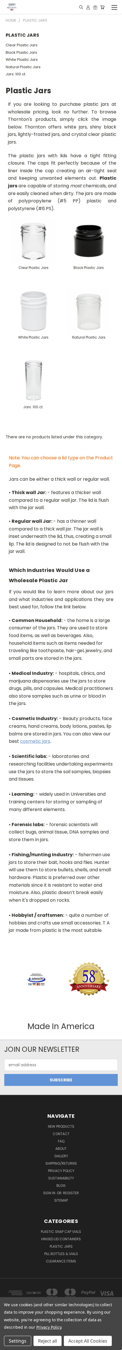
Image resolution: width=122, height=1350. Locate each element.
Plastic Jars (61, 1246)
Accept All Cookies (87, 1341)
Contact (61, 1133)
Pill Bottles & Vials (61, 1253)
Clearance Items (61, 1261)
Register (71, 1193)
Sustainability (61, 1178)
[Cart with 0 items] (102, 7)
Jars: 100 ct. (16, 74)
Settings (17, 1341)
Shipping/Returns (61, 1163)
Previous (9, 1344)
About (61, 1148)
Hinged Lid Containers (61, 1239)
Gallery (61, 1156)
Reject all (47, 1341)
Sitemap (61, 1200)
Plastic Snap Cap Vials (61, 1231)
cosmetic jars (35, 741)
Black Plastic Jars (21, 52)
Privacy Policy (61, 1170)
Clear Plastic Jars (21, 45)
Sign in (49, 1193)
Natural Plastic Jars (23, 67)
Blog (61, 1185)
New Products (61, 1126)
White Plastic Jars (22, 59)
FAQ (61, 1141)
